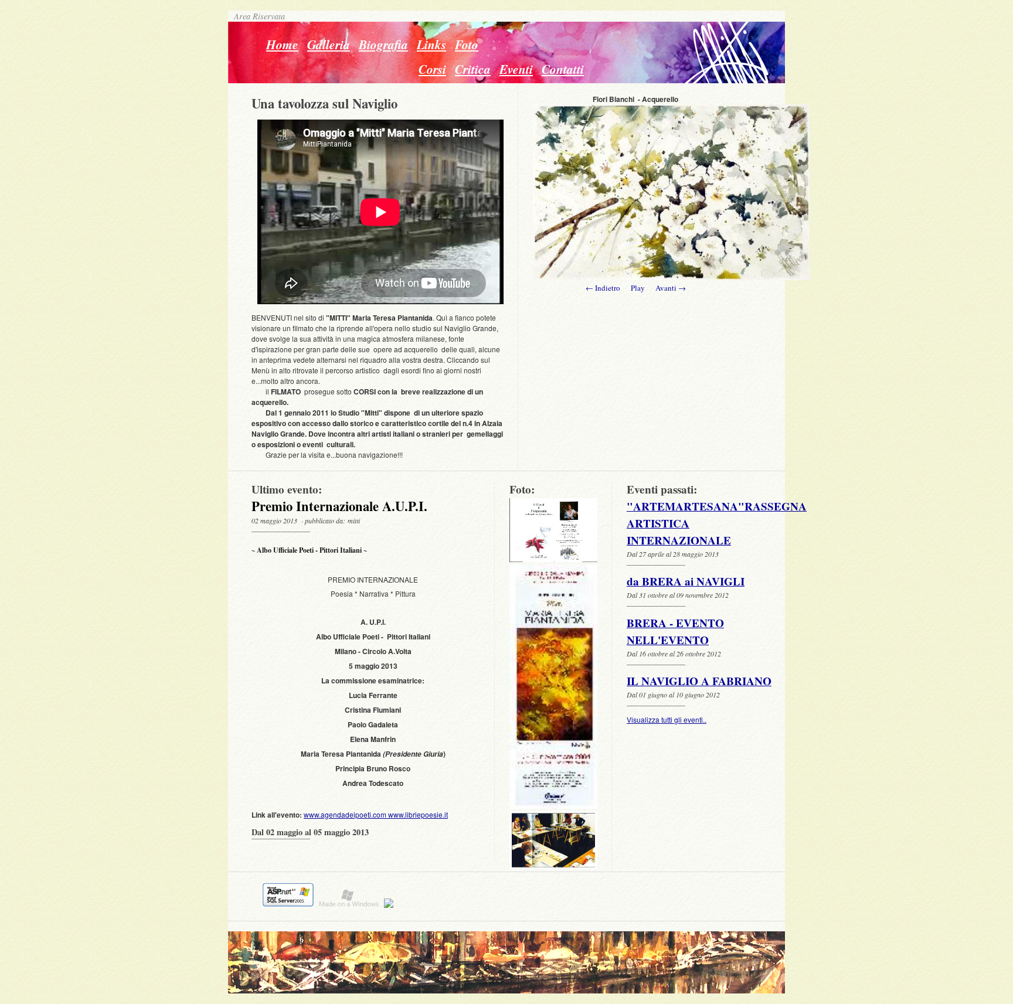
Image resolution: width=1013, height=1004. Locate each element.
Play (638, 288)
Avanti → (670, 288)
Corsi (432, 69)
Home (282, 44)
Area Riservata (256, 16)
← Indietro (603, 288)
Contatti (563, 69)
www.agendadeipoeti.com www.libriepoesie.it (376, 814)
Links (431, 44)
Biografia (383, 44)
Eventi (516, 69)
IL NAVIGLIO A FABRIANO (699, 681)
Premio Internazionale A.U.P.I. (339, 506)
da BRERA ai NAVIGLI (686, 581)
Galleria (328, 44)
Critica (473, 69)
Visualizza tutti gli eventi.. (666, 719)
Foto (466, 44)
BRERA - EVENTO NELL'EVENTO (675, 631)
